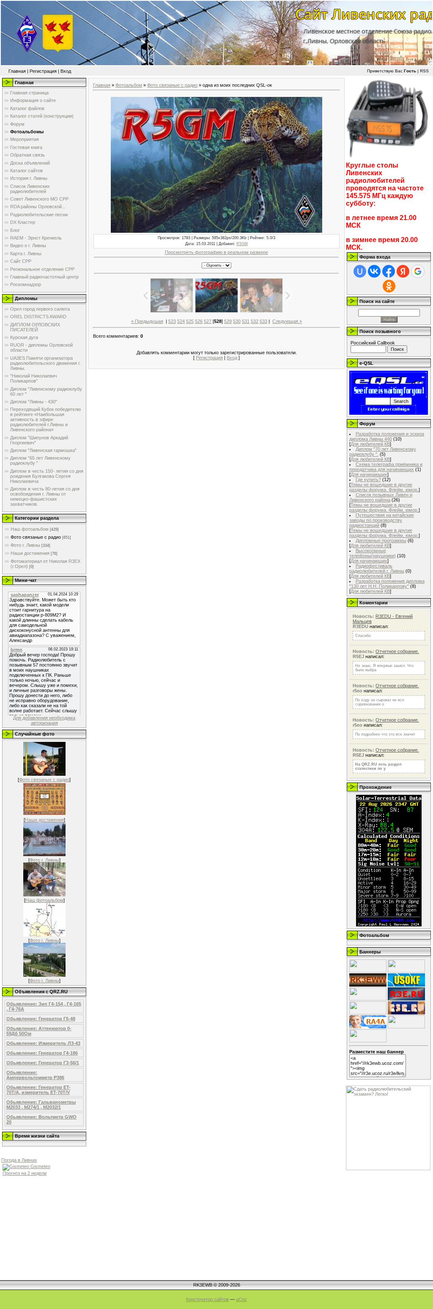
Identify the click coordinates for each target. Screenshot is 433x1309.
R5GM (242, 244)
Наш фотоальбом (30, 529)
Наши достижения (30, 553)
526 (199, 321)
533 (263, 321)
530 (237, 321)
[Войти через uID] (360, 271)
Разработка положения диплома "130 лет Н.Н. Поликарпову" (387, 584)
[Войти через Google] (418, 271)
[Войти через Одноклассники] (389, 286)
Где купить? (368, 479)
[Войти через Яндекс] (403, 271)
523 (172, 321)
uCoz (241, 1299)
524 (181, 321)
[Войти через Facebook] (388, 271)
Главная (17, 71)
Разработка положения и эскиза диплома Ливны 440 (386, 436)
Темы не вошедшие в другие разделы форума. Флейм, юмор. (384, 487)
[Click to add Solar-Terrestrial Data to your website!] (389, 924)
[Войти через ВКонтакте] (374, 271)
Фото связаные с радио (36, 537)
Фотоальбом (128, 85)
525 (190, 321)
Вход (65, 71)
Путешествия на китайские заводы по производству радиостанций (381, 520)
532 (254, 321)
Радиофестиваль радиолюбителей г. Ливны (376, 568)
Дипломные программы (381, 540)
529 (228, 321)
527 (207, 321)
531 (245, 321)
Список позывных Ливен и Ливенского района (380, 497)
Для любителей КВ (370, 443)
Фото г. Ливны (25, 545)
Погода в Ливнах (19, 1160)
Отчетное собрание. (397, 651)
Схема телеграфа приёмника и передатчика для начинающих (385, 467)
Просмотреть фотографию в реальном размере (216, 252)
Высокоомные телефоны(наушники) (372, 553)
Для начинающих (369, 474)
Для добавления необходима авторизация (44, 720)
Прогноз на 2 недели (25, 1173)
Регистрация (43, 71)
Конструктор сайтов (207, 1299)
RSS (424, 71)
